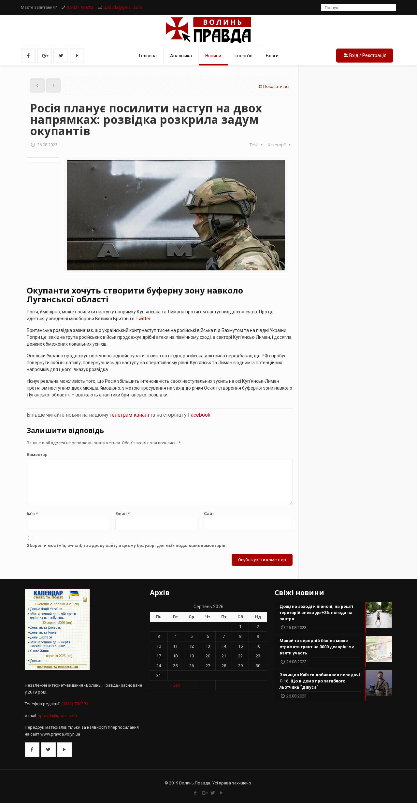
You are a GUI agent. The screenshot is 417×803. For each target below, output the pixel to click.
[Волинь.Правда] (208, 30)
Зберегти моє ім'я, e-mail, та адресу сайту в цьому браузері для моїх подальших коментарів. (127, 545)
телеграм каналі (129, 415)
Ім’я (32, 513)
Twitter (143, 318)
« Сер (175, 685)
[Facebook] (195, 793)
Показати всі (276, 86)
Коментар (37, 454)
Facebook (199, 415)
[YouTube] (221, 793)
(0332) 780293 (80, 7)
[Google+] (204, 793)
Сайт (209, 513)
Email (122, 513)
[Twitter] (212, 793)
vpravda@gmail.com (122, 7)
